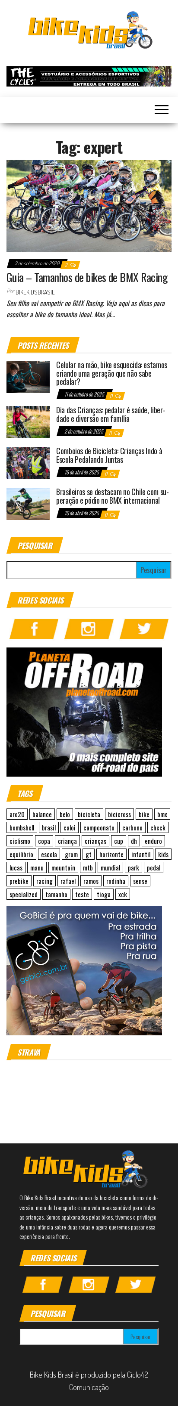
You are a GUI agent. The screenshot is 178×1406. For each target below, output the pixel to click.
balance (42, 814)
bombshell (22, 827)
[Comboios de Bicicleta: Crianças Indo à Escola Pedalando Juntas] (28, 462)
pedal (153, 867)
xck (122, 894)
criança (67, 840)
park (133, 867)
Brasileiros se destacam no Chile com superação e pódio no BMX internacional (112, 496)
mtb (88, 867)
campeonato (98, 827)
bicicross (119, 814)
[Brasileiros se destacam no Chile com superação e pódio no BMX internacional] (28, 503)
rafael (68, 881)
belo (65, 814)
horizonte (111, 854)
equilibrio (21, 854)
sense (140, 881)
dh (134, 840)
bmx (162, 814)
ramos (91, 881)
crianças (95, 840)
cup (118, 840)
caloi (70, 827)
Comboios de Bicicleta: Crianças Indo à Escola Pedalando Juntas (109, 455)
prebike (19, 881)
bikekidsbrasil (35, 292)
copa (44, 840)
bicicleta (89, 814)
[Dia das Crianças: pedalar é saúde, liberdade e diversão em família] (28, 421)
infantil (140, 854)
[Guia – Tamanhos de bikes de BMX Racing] (89, 204)
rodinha (115, 881)
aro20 (17, 814)
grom (71, 854)
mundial (110, 867)
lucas (16, 867)
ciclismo (20, 840)
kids (163, 854)
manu (37, 867)
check (157, 827)
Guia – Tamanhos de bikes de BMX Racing (87, 277)
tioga (104, 894)
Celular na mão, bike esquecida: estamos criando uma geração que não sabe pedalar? (111, 373)
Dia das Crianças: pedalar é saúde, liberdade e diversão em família (110, 414)
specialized (24, 894)
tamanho (56, 894)
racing (44, 881)
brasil (49, 827)
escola (49, 854)
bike (144, 814)
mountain (63, 867)
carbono (132, 827)
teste (82, 894)
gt (89, 854)
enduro (153, 840)
